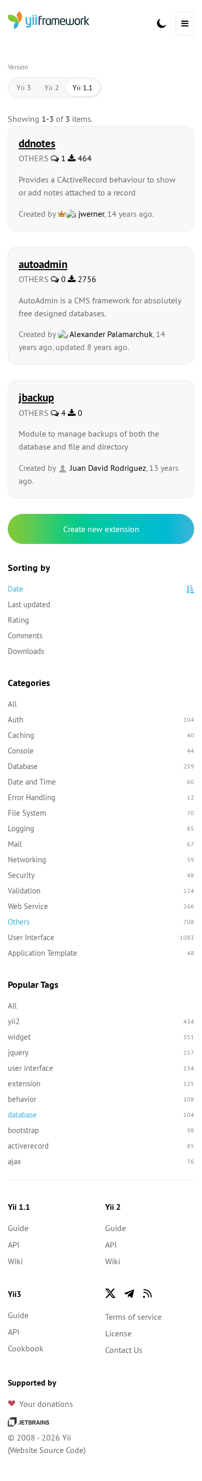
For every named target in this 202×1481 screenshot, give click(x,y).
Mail (101, 844)
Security (101, 875)
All (12, 704)
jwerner (90, 213)
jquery (101, 1052)
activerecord (101, 1146)
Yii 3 (24, 87)
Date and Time (101, 782)
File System (101, 813)
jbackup (36, 397)
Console (101, 751)
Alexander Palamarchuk (110, 334)
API (14, 1244)
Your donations (46, 1404)
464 (84, 158)
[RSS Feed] (147, 1293)
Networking (101, 859)
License (118, 1333)
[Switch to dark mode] (161, 23)
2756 (86, 279)
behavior (101, 1099)
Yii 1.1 (83, 87)
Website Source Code (46, 1450)
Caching (101, 735)
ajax (101, 1161)
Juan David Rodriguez (107, 468)
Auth (101, 719)
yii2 (101, 1021)
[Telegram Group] (129, 1293)
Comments (25, 635)
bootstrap (101, 1130)
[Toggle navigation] (185, 23)
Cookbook (26, 1348)
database (101, 1115)
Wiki (15, 1261)
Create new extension (101, 529)
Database (101, 766)
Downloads (26, 651)
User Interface (101, 937)
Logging (101, 828)
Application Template (101, 953)
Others (101, 922)
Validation (101, 891)
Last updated (29, 604)
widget (101, 1037)
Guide (18, 1228)
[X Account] (110, 1293)
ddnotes (37, 143)
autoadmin (43, 264)
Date (15, 589)
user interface (101, 1068)
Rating (18, 620)
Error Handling (101, 797)
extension (101, 1083)
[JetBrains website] (28, 1421)
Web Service (101, 906)
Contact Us (123, 1350)
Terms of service (133, 1316)
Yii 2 (52, 87)
